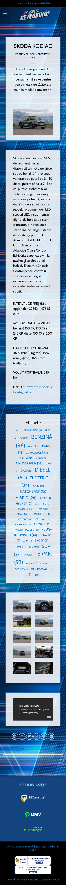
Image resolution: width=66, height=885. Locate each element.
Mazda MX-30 (53, 749)
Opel (19, 530)
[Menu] (5, 15)
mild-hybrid (39, 524)
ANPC (33, 850)
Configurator (22, 392)
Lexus (43, 509)
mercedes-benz (27, 519)
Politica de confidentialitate (31, 846)
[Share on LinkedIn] (51, 736)
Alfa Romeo (33, 430)
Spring (21, 547)
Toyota (21, 569)
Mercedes (42, 514)
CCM (57, 879)
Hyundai (24, 503)
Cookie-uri (53, 846)
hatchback (33, 491)
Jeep (46, 503)
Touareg (45, 563)
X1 (36, 575)
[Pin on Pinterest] (44, 736)
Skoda (41, 540)
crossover (29, 463)
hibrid (25, 497)
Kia (21, 509)
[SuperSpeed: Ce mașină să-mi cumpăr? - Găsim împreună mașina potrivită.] (35, 15)
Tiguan (31, 563)
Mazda (24, 514)
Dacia (26, 470)
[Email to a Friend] (36, 736)
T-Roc (27, 555)
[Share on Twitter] (29, 736)
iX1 (37, 504)
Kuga (31, 509)
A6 (18, 430)
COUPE (41, 458)
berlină (33, 446)
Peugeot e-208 (13, 749)
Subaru (34, 547)
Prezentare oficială (39, 387)
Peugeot (32, 529)
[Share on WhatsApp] (15, 736)
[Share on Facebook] (22, 736)
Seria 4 (27, 541)
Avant (24, 438)
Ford (38, 485)
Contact (10, 846)
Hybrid (45, 498)
